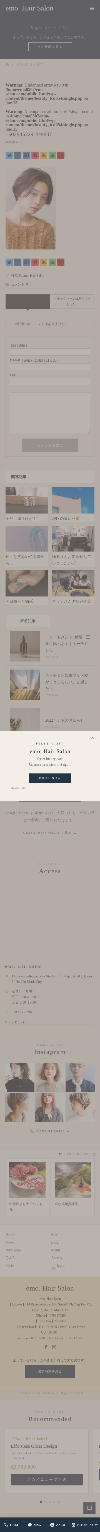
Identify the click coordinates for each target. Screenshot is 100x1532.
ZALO (60, 1524)
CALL (14, 1524)
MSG (37, 1524)
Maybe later (19, 787)
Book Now (50, 778)
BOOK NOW (87, 1524)
